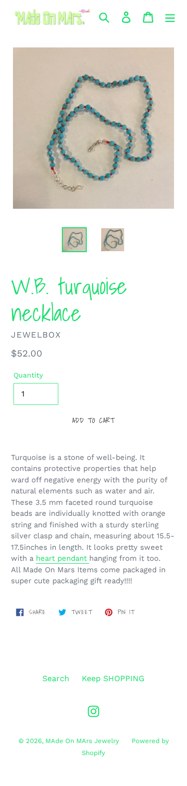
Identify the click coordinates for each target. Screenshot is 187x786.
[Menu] (170, 17)
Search (55, 678)
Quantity (28, 375)
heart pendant (62, 558)
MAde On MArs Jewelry (82, 741)
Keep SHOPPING (113, 678)
